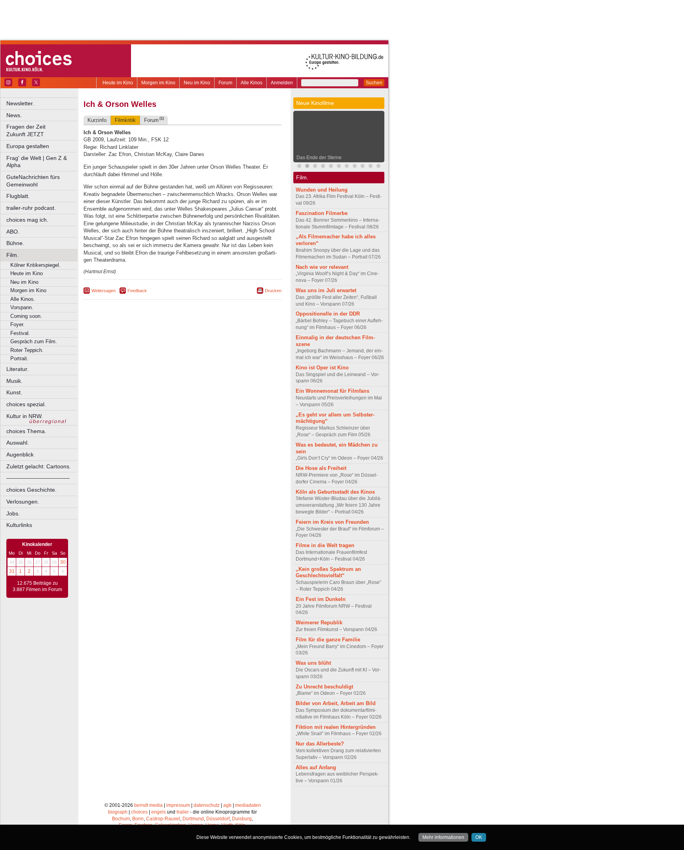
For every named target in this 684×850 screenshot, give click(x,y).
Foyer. (17, 324)
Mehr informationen (443, 837)
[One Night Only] (299, 167)
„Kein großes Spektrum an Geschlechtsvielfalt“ (328, 572)
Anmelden (282, 83)
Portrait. (19, 358)
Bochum (121, 818)
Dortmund (193, 818)
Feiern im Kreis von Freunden (332, 522)
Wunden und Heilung (322, 190)
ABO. (12, 231)
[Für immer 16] (363, 167)
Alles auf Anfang (316, 767)
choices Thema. (26, 431)
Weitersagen (103, 290)
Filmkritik (125, 120)
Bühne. (15, 243)
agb (227, 805)
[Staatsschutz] (339, 167)
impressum (178, 805)
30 (63, 562)
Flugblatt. (18, 196)
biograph (117, 812)
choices (139, 812)
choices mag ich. (27, 220)
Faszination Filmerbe (322, 213)
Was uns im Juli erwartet (326, 290)
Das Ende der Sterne (319, 157)
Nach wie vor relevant (322, 267)
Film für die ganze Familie (328, 640)
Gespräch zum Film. (33, 341)
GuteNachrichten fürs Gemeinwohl (33, 181)
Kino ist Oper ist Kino (322, 368)
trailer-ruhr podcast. (31, 208)
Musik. (14, 381)
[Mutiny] (331, 167)
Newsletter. (20, 103)
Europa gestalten (27, 146)
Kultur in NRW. (24, 416)
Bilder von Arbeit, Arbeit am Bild (336, 703)
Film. (12, 255)
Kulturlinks (19, 525)
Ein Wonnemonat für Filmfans (332, 391)
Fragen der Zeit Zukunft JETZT (42, 130)
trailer (183, 812)
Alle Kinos (251, 83)
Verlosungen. (22, 501)
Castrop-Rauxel (163, 818)
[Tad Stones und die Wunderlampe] (323, 167)
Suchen (374, 83)
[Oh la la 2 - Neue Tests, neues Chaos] (315, 167)
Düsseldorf (218, 818)
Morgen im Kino (158, 83)
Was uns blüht (313, 663)
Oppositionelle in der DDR (328, 314)
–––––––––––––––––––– (38, 478)
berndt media (148, 805)
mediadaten (248, 805)
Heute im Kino (118, 83)
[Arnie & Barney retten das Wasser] (355, 167)
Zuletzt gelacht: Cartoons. (38, 466)
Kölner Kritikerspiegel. (35, 265)
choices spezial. (26, 404)
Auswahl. (17, 442)
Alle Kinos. (22, 299)
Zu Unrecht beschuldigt (324, 687)
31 (12, 571)
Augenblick (20, 454)
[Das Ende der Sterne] (307, 167)
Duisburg (242, 818)
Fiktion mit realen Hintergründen (336, 727)
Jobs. (13, 513)
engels (158, 812)
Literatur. (17, 369)
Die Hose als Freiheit (321, 468)
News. (14, 115)
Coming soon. (26, 316)
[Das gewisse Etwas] (347, 167)
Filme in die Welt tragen (325, 545)
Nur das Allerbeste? (320, 744)
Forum (225, 83)
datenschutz (207, 805)
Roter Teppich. (27, 350)
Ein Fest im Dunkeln (321, 599)
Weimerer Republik (319, 623)
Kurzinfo (96, 120)
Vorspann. (21, 307)
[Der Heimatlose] (378, 167)
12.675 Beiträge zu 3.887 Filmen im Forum (37, 586)
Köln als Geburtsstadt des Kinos (335, 492)
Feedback (137, 290)
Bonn (138, 818)
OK (478, 837)
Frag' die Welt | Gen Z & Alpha (36, 162)
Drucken (273, 290)
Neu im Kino (197, 83)
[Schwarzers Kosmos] (370, 167)
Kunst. (14, 392)
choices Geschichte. (31, 490)
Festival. (20, 333)
